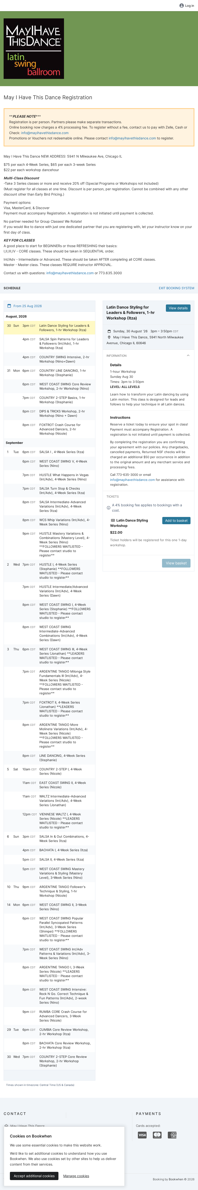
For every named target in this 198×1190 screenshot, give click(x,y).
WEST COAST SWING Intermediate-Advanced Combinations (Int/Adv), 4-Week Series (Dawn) (63, 633)
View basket (176, 563)
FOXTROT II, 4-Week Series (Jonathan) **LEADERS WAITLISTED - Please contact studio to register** (61, 708)
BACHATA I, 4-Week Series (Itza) (63, 850)
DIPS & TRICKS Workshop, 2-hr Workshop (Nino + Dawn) (62, 413)
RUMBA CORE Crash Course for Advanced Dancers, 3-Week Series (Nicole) (63, 1016)
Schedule (12, 288)
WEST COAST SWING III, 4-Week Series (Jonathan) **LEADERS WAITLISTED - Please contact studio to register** (63, 655)
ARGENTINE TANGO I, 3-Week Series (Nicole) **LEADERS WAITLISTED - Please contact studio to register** (61, 973)
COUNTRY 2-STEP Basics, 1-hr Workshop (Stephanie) (62, 400)
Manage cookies (76, 1176)
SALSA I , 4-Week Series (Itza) (61, 452)
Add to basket (176, 520)
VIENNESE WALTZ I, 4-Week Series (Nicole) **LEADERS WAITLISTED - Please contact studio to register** (61, 820)
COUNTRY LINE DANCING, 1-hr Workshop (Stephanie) (62, 373)
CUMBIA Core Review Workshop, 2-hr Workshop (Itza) (64, 1032)
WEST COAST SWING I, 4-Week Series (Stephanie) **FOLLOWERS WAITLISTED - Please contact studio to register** (65, 611)
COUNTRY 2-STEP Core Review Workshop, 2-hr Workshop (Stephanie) (63, 1061)
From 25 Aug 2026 (27, 306)
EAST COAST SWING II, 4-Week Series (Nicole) (62, 785)
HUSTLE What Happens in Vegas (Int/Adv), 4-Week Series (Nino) (64, 477)
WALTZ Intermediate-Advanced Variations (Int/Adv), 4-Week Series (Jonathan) (62, 800)
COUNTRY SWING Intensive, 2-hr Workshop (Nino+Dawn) (64, 359)
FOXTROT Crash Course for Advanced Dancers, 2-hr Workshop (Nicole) (60, 429)
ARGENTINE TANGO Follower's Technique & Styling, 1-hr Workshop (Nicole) (62, 891)
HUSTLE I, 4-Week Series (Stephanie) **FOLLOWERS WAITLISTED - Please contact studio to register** (61, 570)
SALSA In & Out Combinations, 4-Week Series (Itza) (64, 838)
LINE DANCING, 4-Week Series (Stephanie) (62, 758)
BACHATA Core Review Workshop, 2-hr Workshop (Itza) (65, 1045)
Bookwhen (176, 1179)
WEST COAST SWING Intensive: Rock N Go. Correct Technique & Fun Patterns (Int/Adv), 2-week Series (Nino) (63, 995)
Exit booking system (176, 288)
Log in (189, 6)
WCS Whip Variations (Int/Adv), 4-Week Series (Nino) (64, 522)
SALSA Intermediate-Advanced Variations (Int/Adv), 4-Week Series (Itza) (62, 506)
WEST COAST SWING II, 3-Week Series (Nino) (63, 907)
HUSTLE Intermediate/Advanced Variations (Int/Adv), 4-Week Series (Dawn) (63, 591)
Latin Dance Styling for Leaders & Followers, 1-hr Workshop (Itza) (64, 328)
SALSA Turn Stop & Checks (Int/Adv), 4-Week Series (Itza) (62, 490)
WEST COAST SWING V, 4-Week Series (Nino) (63, 463)
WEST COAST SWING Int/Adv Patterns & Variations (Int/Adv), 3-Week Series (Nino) (64, 953)
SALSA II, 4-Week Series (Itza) (61, 859)
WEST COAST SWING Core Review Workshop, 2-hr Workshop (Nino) (65, 386)
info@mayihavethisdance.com (45, 133)
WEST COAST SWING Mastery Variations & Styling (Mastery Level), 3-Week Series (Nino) (61, 873)
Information (116, 355)
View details (178, 308)
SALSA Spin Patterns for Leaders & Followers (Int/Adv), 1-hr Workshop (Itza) (64, 343)
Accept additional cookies (34, 1176)
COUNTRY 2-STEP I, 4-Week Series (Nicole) (60, 771)
